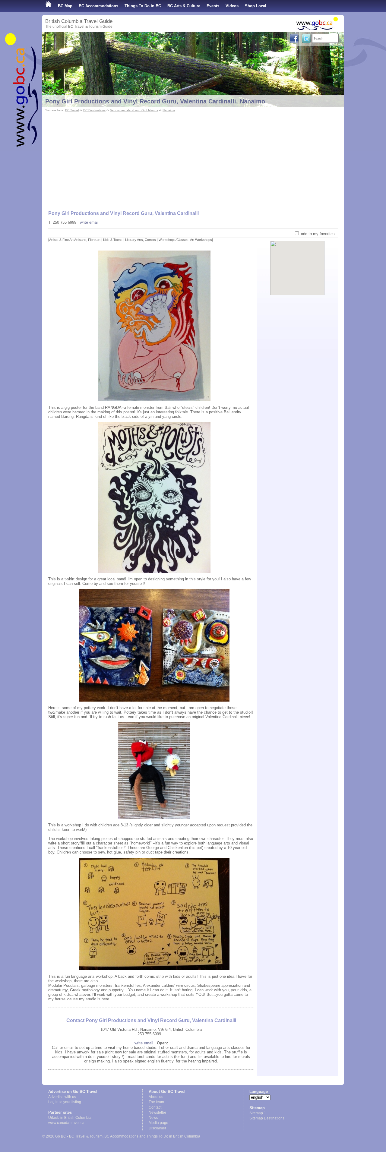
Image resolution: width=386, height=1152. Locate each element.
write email (89, 222)
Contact (155, 1107)
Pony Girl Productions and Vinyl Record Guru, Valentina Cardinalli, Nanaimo (155, 101)
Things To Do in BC (143, 6)
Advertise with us (62, 1097)
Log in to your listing (64, 1102)
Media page (158, 1123)
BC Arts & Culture (183, 6)
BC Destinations (94, 110)
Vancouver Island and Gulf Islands (134, 110)
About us (156, 1097)
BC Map (65, 6)
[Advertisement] (193, 158)
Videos (232, 6)
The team (156, 1102)
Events (213, 6)
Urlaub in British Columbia (69, 1117)
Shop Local (255, 6)
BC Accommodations (98, 6)
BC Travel (72, 110)
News (153, 1117)
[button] (297, 263)
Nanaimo (169, 110)
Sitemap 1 (257, 1113)
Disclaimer (157, 1128)
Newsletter (157, 1112)
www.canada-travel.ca (66, 1123)
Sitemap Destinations (266, 1118)
